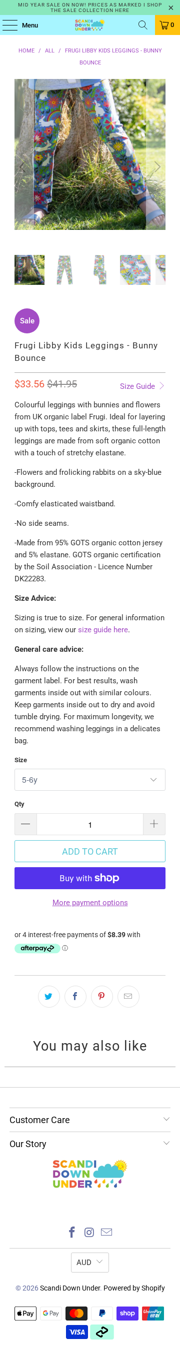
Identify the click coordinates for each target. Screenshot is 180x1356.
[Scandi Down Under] (90, 25)
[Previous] (24, 167)
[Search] (143, 25)
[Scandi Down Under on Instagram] (89, 1233)
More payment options (90, 902)
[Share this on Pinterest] (102, 997)
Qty (19, 804)
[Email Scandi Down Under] (107, 1233)
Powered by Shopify (134, 1288)
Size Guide (138, 386)
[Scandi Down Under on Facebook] (72, 1233)
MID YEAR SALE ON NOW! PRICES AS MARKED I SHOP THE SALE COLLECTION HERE (90, 7)
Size (20, 760)
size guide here (103, 629)
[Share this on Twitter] (49, 997)
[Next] (156, 167)
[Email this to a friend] (129, 997)
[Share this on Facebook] (75, 997)
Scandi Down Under (70, 1288)
